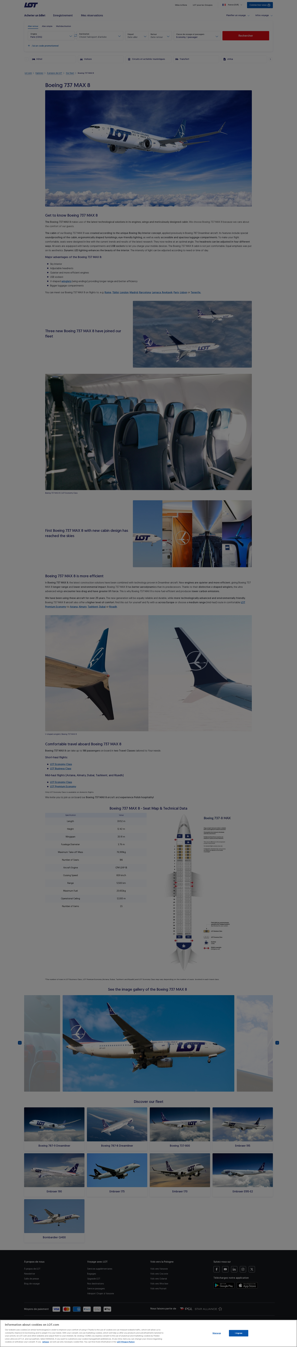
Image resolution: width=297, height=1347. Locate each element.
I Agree (238, 1333)
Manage (217, 1333)
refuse (45, 1342)
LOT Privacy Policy (126, 1342)
